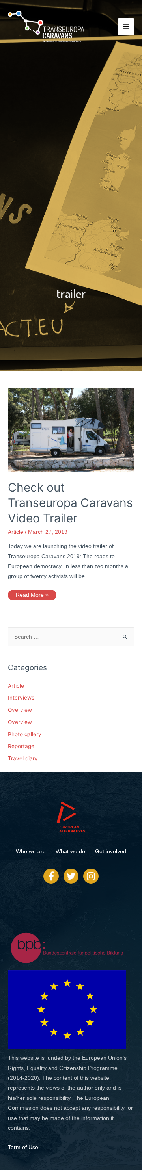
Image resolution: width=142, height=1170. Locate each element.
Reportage (21, 746)
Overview (20, 710)
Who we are (31, 851)
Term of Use (23, 1147)
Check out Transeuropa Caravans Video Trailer (70, 502)
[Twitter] (71, 876)
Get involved (110, 851)
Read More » (32, 594)
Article (15, 532)
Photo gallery (24, 734)
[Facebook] (50, 876)
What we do (70, 851)
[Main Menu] (126, 26)
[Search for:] (71, 636)
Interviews (21, 698)
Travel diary (23, 758)
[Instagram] (90, 876)
